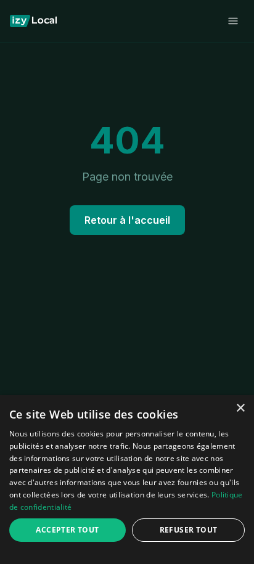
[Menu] (233, 21)
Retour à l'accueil (127, 220)
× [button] (240, 408)
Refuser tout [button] (189, 530)
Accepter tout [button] (67, 530)
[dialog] (127, 479)
